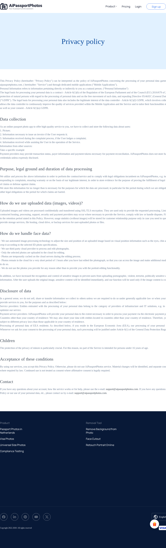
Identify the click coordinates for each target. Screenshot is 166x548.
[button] (111, 6)
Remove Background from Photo (101, 430)
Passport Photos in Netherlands (11, 430)
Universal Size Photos (12, 445)
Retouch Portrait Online (100, 445)
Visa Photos (7, 439)
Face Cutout (93, 439)
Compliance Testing (12, 451)
